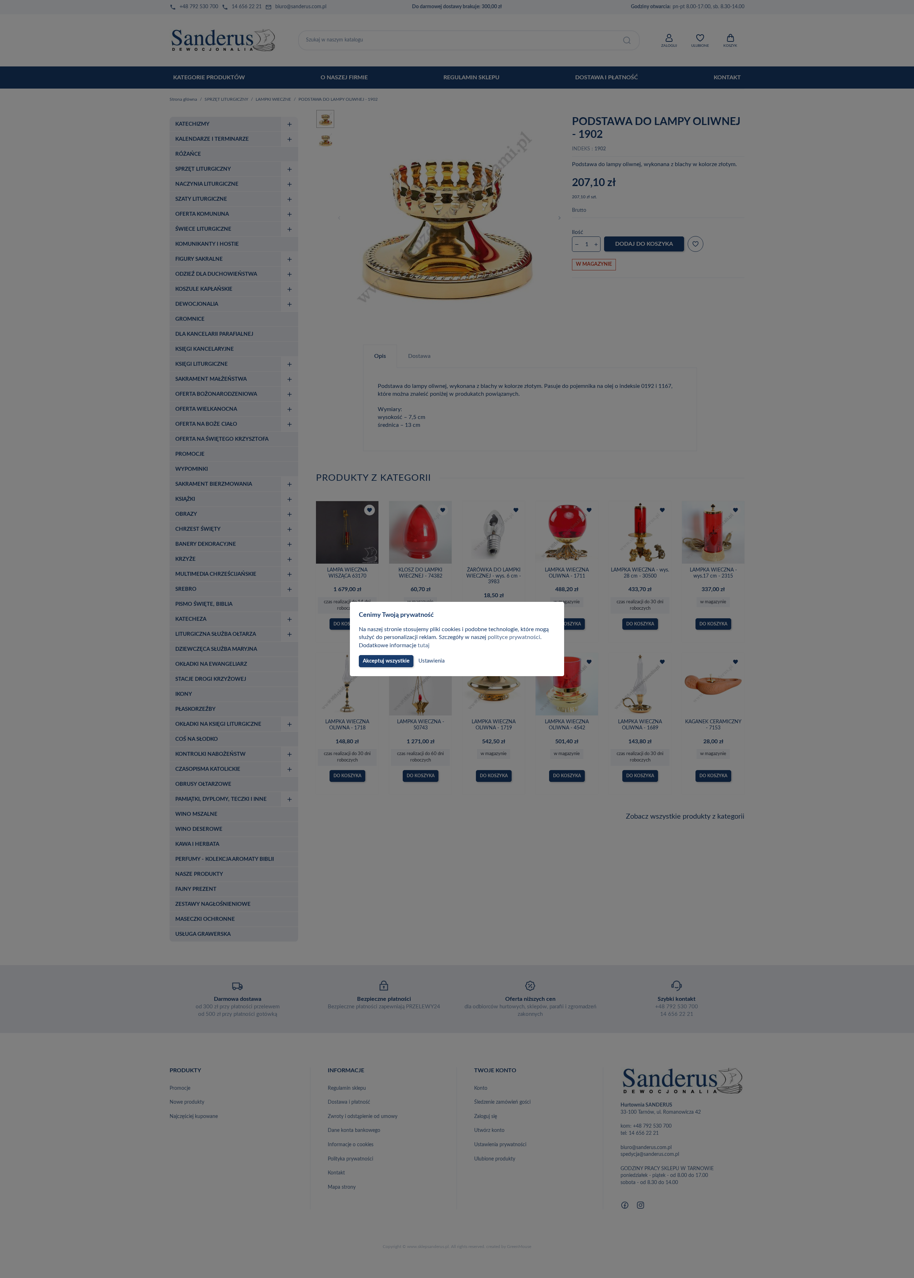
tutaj (424, 645)
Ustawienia (431, 661)
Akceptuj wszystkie (386, 661)
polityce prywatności (514, 637)
